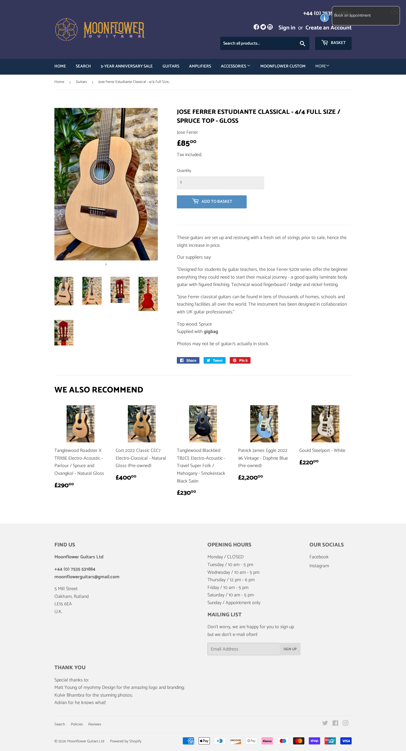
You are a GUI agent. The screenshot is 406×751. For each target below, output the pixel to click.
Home (60, 66)
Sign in (286, 27)
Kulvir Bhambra (69, 695)
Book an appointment (352, 15)
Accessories (234, 66)
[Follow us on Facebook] (256, 27)
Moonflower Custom (283, 66)
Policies (77, 724)
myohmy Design (99, 688)
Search (83, 66)
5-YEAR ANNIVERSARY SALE (127, 66)
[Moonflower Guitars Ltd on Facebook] (335, 724)
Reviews (94, 724)
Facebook (319, 557)
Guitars (171, 66)
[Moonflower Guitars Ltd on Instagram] (346, 724)
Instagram (319, 566)
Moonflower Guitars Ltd (85, 741)
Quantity (184, 171)
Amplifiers (200, 66)
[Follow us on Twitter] (263, 27)
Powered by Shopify (125, 741)
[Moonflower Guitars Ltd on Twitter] (325, 724)
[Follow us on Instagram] (270, 27)
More (320, 66)
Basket (338, 43)
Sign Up (290, 649)
